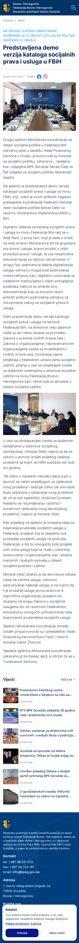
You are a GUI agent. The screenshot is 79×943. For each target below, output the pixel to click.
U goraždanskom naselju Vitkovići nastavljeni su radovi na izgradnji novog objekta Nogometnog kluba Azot (45, 794)
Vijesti (21, 20)
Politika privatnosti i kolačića (23, 923)
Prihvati (22, 933)
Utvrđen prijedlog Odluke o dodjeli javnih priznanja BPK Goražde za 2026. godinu (45, 773)
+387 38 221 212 (20, 862)
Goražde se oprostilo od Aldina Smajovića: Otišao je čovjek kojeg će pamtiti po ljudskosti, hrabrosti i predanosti (46, 753)
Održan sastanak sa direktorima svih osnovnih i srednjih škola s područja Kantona (46, 733)
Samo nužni (57, 933)
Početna (8, 20)
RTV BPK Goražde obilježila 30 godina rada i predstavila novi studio (47, 712)
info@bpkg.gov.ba (26, 872)
